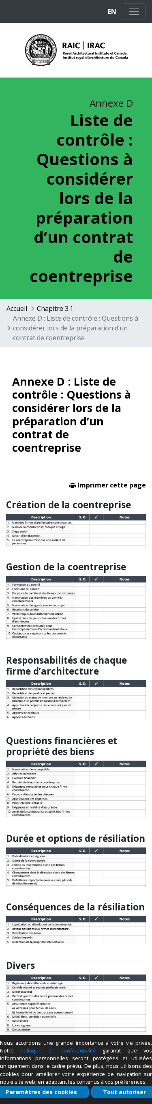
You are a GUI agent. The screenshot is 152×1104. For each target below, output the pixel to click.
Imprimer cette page (111, 485)
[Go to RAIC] (61, 50)
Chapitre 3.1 (55, 308)
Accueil (16, 308)
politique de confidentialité (58, 1050)
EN (112, 11)
